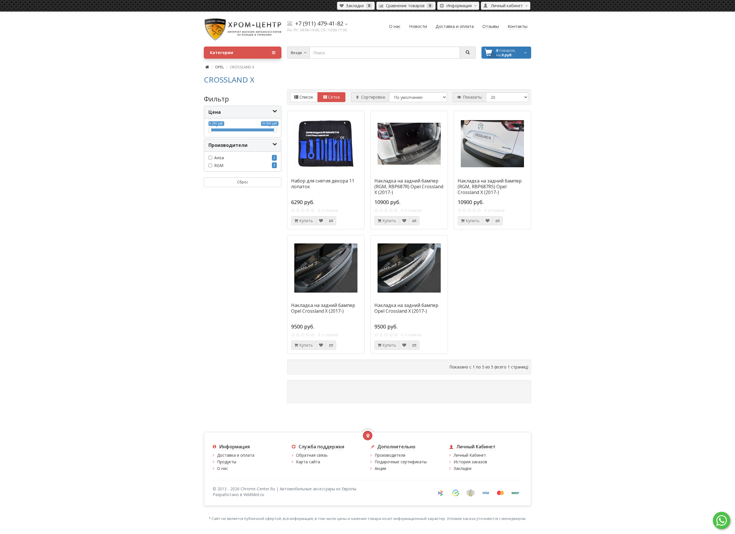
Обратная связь (312, 455)
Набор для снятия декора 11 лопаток (322, 183)
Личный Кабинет (470, 455)
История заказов (470, 461)
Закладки (462, 468)
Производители (390, 455)
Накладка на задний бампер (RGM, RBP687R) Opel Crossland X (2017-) (408, 186)
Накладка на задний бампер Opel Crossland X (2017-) (323, 308)
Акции (380, 468)
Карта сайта (308, 461)
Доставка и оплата (235, 455)
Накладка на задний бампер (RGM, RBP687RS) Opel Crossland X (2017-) (490, 186)
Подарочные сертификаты (401, 461)
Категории (221, 52)
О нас (222, 468)
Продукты (226, 461)
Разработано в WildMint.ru (238, 494)
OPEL (219, 67)
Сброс (242, 182)
